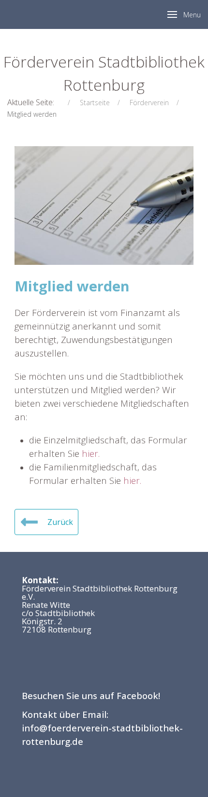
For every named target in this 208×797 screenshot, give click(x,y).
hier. (91, 453)
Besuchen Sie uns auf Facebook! (91, 695)
